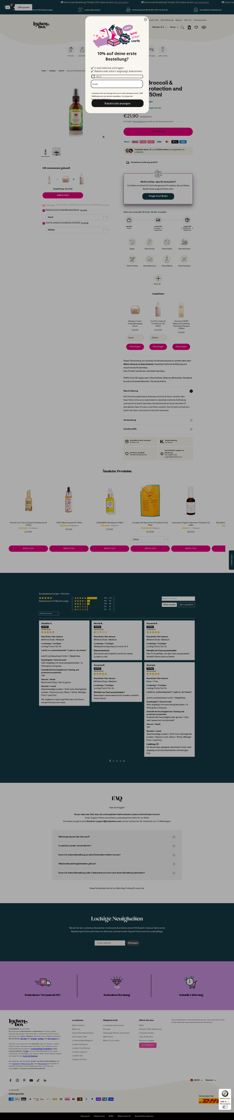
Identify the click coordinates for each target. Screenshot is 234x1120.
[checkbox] (117, 76)
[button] (145, 19)
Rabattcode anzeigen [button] (117, 103)
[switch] (225, 1107)
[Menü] (229, 1090)
